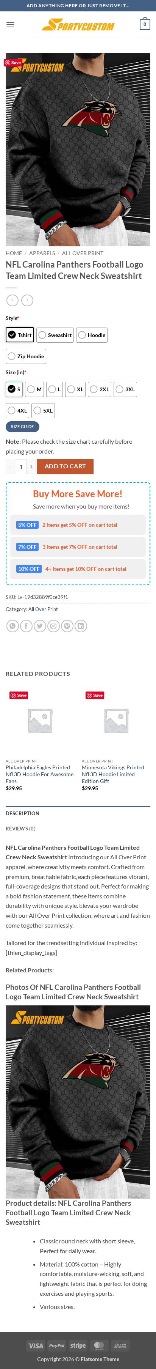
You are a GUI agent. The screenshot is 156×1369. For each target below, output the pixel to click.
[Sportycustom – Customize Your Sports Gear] (78, 24)
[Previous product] (27, 300)
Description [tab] (22, 813)
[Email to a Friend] (53, 626)
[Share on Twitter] (40, 626)
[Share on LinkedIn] (81, 626)
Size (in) (16, 372)
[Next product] (12, 300)
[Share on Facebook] (26, 626)
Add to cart (65, 466)
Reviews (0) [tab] (21, 828)
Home (14, 253)
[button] (10, 24)
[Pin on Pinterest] (67, 626)
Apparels (42, 253)
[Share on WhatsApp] (12, 626)
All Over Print (82, 253)
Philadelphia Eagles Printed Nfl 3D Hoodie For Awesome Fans (39, 774)
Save (16, 62)
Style (12, 318)
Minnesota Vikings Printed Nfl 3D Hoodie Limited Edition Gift (113, 774)
